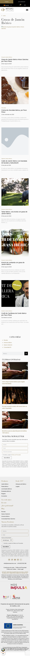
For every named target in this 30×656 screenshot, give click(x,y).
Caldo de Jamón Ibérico (6, 158)
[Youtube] (15, 560)
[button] (27, 10)
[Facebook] (9, 560)
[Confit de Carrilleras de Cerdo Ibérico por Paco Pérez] (15, 293)
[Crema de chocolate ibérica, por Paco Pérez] (15, 90)
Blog (2, 509)
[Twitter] (12, 560)
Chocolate (3, 107)
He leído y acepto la (12, 454)
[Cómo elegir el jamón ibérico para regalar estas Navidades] (15, 370)
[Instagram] (21, 560)
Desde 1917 (19, 481)
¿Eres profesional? (7, 506)
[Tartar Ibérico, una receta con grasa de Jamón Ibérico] (15, 192)
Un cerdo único (6, 500)
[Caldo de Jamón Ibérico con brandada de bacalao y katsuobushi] (15, 141)
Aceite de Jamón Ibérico (6, 310)
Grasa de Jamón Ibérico (6, 57)
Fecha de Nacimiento (6, 537)
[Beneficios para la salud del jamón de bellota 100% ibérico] (15, 420)
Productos (4, 481)
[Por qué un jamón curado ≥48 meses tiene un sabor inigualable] (15, 395)
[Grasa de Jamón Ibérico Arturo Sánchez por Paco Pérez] (15, 39)
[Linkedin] (18, 560)
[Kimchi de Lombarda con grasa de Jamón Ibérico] (15, 242)
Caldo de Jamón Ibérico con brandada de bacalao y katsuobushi (14, 162)
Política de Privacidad (16, 454)
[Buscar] (26, 353)
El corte (3, 503)
